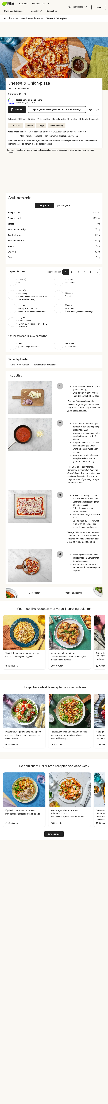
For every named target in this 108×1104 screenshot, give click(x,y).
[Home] (4, 18)
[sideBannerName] (54, 173)
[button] (78, 7)
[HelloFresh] (8, 4)
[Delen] (97, 109)
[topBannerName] (54, 30)
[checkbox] (9, 94)
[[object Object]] (90, 109)
